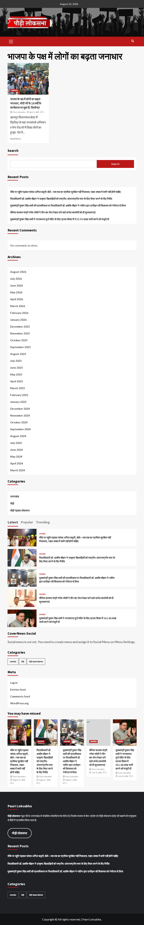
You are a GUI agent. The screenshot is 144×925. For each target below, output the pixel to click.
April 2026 (16, 299)
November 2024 (20, 415)
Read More (15, 138)
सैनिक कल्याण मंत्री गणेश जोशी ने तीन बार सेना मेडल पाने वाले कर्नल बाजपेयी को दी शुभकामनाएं (53, 212)
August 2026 (18, 271)
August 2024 (18, 436)
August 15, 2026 (19, 780)
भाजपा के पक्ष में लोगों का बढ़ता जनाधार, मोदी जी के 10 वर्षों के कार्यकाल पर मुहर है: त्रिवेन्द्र (25, 103)
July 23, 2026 (123, 776)
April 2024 (16, 463)
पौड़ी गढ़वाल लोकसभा (20, 510)
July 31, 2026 (97, 772)
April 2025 (16, 381)
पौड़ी (12, 503)
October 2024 (19, 422)
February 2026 (19, 312)
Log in (14, 682)
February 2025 (19, 395)
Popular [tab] (27, 522)
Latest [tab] (13, 522)
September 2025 (20, 347)
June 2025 (16, 367)
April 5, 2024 (34, 112)
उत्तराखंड (14, 90)
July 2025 (16, 360)
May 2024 (16, 456)
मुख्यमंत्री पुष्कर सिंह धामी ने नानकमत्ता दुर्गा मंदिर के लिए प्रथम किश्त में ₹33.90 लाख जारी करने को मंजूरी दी (59, 219)
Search (13, 150)
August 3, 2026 (71, 780)
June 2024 (16, 449)
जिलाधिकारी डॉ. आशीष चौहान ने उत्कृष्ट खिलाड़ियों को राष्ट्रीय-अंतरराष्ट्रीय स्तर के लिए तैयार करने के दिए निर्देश (61, 198)
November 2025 (20, 333)
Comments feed (20, 696)
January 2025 (18, 401)
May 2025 (16, 374)
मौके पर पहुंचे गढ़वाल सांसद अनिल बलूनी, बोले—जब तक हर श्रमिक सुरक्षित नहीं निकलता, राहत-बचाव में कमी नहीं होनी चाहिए (65, 191)
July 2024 (16, 442)
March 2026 (17, 306)
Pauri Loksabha (19, 112)
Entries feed (18, 689)
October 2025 (19, 340)
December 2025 (20, 326)
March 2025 (17, 388)
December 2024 (20, 408)
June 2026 (16, 285)
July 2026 (16, 278)
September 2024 (20, 429)
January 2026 (18, 319)
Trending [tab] (43, 522)
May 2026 (16, 292)
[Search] (132, 41)
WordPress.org (19, 703)
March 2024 (17, 470)
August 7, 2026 (44, 780)
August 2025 (18, 353)
